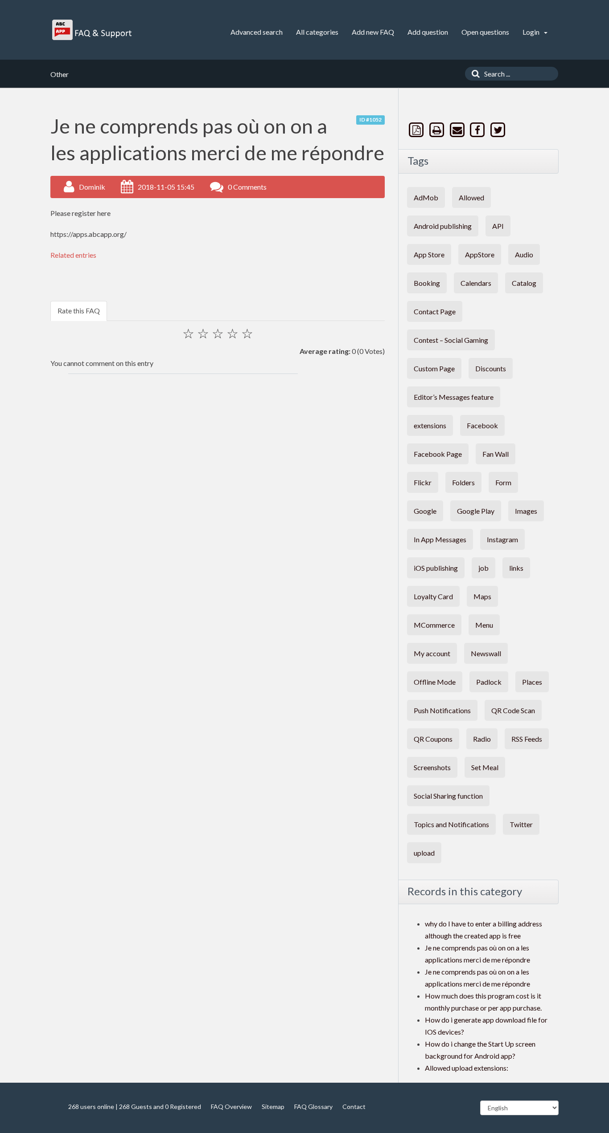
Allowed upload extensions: (466, 1068)
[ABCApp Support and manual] (93, 30)
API (498, 226)
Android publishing (443, 226)
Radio (482, 739)
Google (425, 511)
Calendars (476, 283)
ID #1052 (370, 119)
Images (526, 511)
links (516, 568)
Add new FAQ (373, 32)
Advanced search (256, 32)
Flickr (423, 482)
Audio (524, 254)
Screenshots (432, 767)
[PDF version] (417, 130)
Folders (463, 482)
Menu (484, 625)
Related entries (73, 255)
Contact (354, 1106)
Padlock (489, 682)
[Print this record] (438, 130)
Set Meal (484, 767)
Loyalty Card (433, 596)
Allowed (471, 197)
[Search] (473, 74)
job (483, 568)
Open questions (485, 32)
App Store (429, 254)
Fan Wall (495, 454)
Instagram (502, 539)
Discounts (490, 368)
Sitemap (273, 1106)
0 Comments (247, 187)
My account (432, 653)
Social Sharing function (448, 796)
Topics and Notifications (451, 824)
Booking (427, 283)
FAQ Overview (231, 1106)
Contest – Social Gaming (451, 340)
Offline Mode (435, 682)
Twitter (521, 824)
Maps (482, 596)
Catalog (524, 283)
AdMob (426, 197)
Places (532, 682)
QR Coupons (433, 739)
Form (503, 482)
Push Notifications (442, 710)
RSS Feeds (526, 739)
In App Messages (440, 539)
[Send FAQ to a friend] (458, 130)
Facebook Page (438, 454)
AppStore (479, 254)
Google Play (475, 511)
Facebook (482, 425)
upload (424, 853)
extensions (430, 425)
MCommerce (434, 625)
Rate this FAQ (79, 310)
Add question (427, 32)
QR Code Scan (513, 710)
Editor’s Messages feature (454, 397)
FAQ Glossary (313, 1106)
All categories (317, 32)
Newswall (486, 653)
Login (532, 32)
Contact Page (435, 311)
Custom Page (434, 368)
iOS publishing (436, 568)
